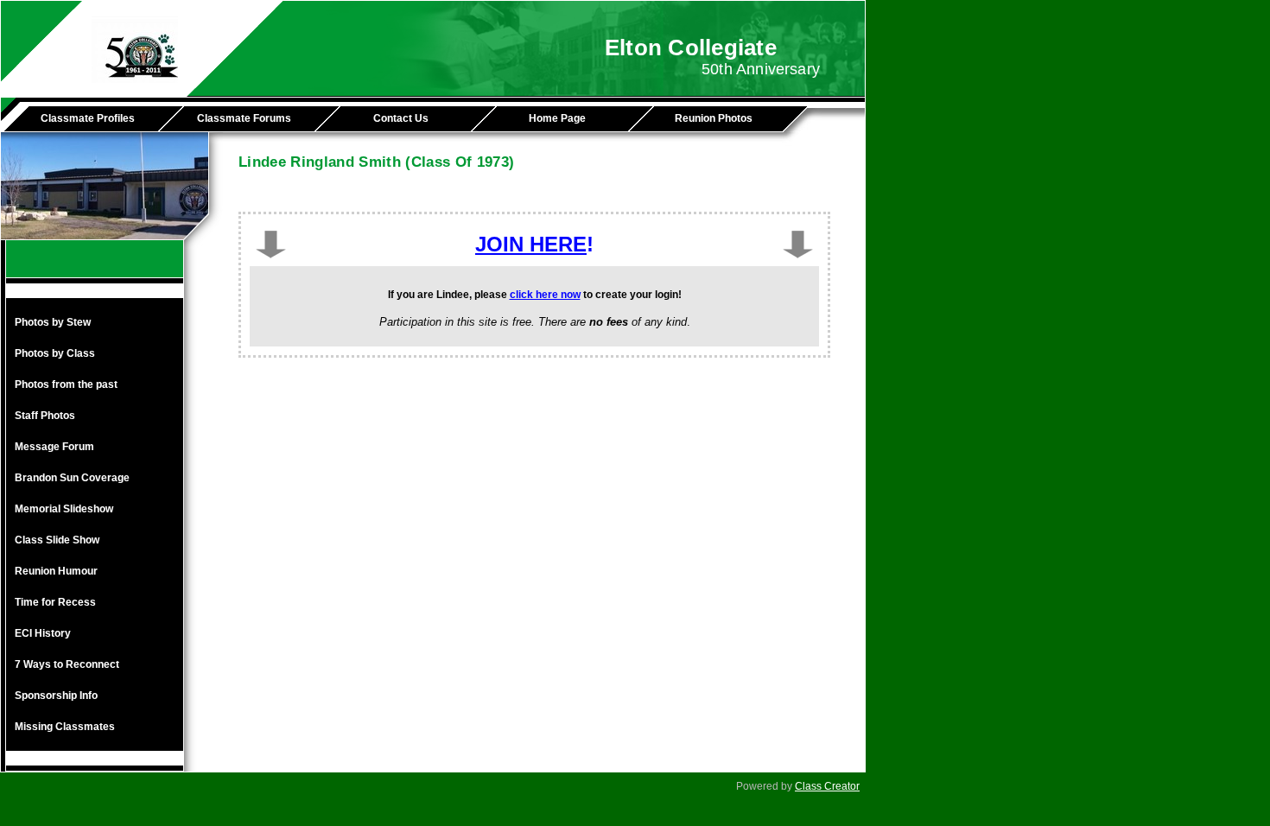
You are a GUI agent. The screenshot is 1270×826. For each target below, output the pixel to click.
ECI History (43, 633)
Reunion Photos (713, 118)
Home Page (557, 118)
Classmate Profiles (88, 118)
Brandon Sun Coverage (72, 478)
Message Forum (54, 447)
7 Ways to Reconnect (67, 664)
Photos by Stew (53, 322)
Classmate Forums (244, 118)
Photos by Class (55, 353)
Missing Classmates (65, 727)
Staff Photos (45, 416)
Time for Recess (55, 602)
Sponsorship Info (56, 695)
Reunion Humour (56, 571)
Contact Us (401, 118)
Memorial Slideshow (64, 509)
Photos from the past (66, 384)
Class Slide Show (57, 540)
